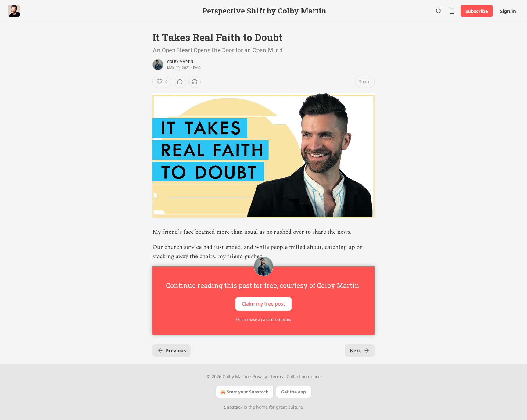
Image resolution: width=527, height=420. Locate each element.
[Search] (438, 11)
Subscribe (476, 11)
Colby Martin (180, 61)
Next (355, 350)
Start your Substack (247, 392)
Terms (277, 376)
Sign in (508, 11)
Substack (233, 407)
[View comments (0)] (180, 82)
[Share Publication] (452, 11)
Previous (176, 350)
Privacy (260, 376)
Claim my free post (263, 303)
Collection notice (304, 376)
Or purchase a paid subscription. (263, 319)
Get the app (293, 392)
